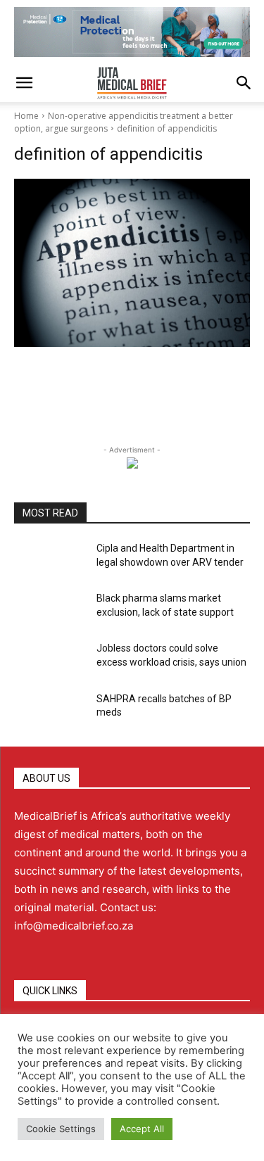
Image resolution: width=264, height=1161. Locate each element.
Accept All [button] (142, 1128)
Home (26, 116)
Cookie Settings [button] (61, 1128)
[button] (23, 83)
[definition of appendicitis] (132, 263)
